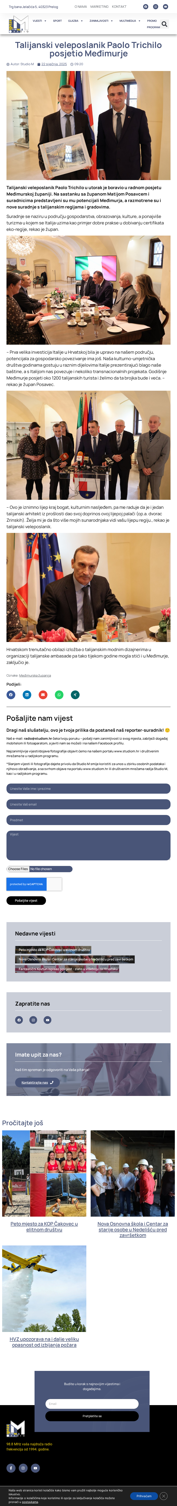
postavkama (30, 1502)
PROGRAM (153, 27)
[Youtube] (165, 6)
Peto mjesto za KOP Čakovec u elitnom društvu (44, 1227)
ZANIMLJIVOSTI (99, 21)
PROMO (152, 21)
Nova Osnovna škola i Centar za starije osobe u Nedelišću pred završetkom (133, 1229)
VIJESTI (37, 21)
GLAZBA (73, 21)
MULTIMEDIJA (128, 21)
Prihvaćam (144, 1496)
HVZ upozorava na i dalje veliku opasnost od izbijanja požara (44, 1342)
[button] (164, 24)
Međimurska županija (35, 675)
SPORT (57, 21)
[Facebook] (145, 6)
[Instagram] (155, 6)
